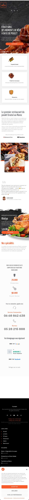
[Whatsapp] (17, 10)
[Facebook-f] (11, 10)
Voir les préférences (14, 495)
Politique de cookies (8, 498)
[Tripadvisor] (17, 415)
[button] (27, 469)
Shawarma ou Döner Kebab (8, 456)
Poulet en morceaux (14, 80)
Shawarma (14, 97)
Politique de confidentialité (18, 498)
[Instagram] (14, 10)
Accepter (14, 486)
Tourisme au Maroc (6, 461)
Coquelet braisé (14, 64)
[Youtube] (14, 415)
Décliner (14, 490)
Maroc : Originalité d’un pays (9, 451)
